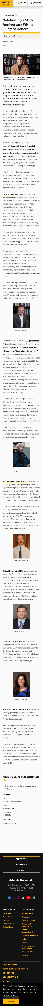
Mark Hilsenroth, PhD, (13, 641)
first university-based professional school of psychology (20, 152)
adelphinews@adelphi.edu (14, 801)
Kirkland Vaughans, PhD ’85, (15, 481)
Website (8, 814)
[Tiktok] (23, 897)
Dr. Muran (7, 194)
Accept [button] (11, 1001)
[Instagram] (18, 897)
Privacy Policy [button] (10, 995)
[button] (22, 3)
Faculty (5, 45)
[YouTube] (28, 897)
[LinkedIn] (34, 897)
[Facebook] (9, 897)
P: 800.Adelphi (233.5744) (21, 891)
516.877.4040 (10, 808)
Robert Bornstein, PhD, (13, 571)
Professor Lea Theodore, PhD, (16, 709)
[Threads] (14, 897)
